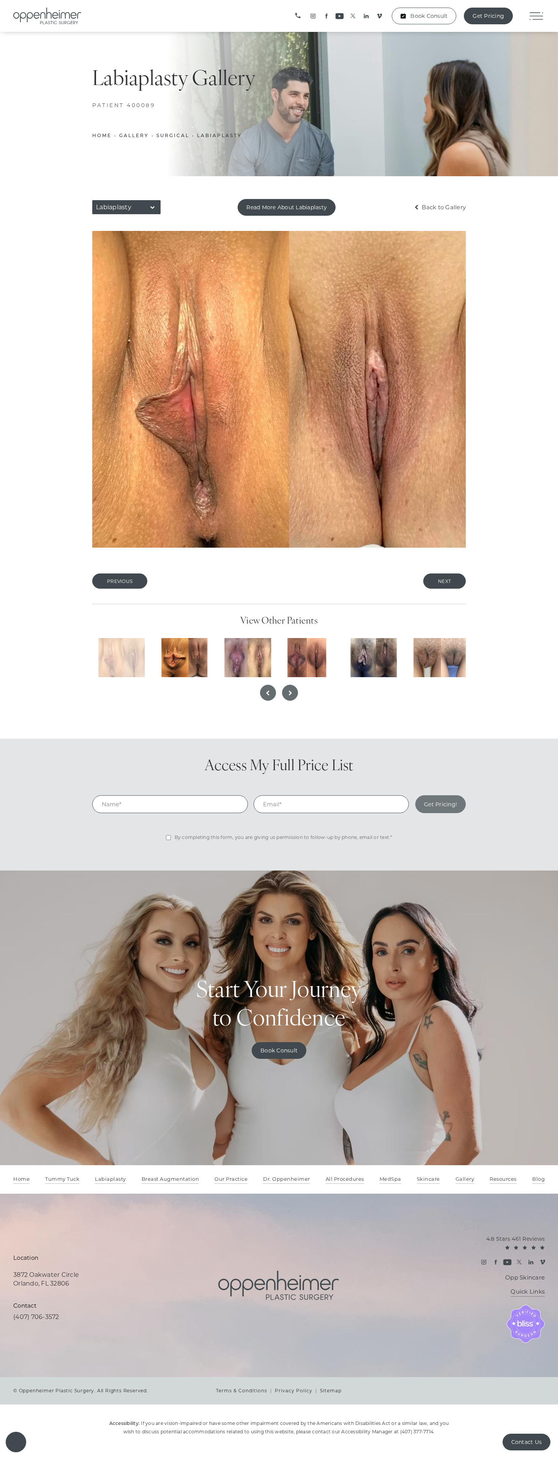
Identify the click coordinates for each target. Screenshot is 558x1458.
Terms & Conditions (241, 1390)
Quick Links (528, 1292)
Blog (538, 1179)
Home (102, 136)
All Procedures (345, 1179)
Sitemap (331, 1390)
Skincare (428, 1179)
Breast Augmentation (170, 1179)
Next (444, 581)
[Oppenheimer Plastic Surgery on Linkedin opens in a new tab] (366, 16)
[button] (16, 1442)
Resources (503, 1179)
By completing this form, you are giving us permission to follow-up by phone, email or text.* (283, 837)
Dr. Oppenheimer (286, 1179)
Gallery (134, 136)
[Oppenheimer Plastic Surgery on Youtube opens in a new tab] (339, 16)
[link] (298, 16)
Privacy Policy (293, 1390)
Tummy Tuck (62, 1179)
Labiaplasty (219, 136)
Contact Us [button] (526, 1442)
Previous (119, 581)
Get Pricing (488, 16)
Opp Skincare (525, 1277)
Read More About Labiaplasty (286, 207)
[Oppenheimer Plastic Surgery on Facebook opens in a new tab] (326, 16)
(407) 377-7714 (417, 1431)
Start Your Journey (279, 1005)
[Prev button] (268, 693)
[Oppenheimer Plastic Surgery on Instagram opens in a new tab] (313, 16)
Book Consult (429, 16)
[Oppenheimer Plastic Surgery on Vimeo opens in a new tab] (379, 16)
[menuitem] (313, 16)
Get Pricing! (440, 804)
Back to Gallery (443, 207)
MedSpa (390, 1179)
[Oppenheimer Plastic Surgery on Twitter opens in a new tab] (353, 16)
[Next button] (290, 693)
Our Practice (230, 1179)
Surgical (172, 136)
